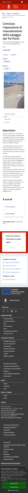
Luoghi (5, 395)
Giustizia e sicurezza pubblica (11, 366)
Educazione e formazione (10, 363)
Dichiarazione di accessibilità (11, 457)
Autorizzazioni (7, 376)
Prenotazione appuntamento (11, 425)
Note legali (6, 454)
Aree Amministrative (9, 321)
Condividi (5, 55)
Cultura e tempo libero (9, 344)
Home (3, 13)
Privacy (5, 452)
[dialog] (14, 479)
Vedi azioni (13, 55)
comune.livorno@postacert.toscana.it (14, 414)
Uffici (5, 323)
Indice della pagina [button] (10, 114)
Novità (9, 13)
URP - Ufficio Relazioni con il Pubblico (11, 418)
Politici (5, 328)
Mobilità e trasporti (9, 356)
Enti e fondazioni (8, 326)
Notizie (5, 383)
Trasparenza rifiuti (8, 459)
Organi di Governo (8, 319)
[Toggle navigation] (3, 7)
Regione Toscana (6, 2)
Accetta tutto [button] (14, 483)
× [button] (26, 468)
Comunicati (16, 13)
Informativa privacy (9, 449)
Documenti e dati (8, 333)
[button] (14, 490)
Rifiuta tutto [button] (14, 487)
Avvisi (5, 388)
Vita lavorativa (7, 346)
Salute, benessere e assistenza (12, 373)
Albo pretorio (7, 442)
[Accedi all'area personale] (21, 2)
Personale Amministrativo (10, 331)
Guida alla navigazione (9, 435)
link (6, 480)
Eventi (5, 398)
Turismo (6, 353)
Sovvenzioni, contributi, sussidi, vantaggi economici (14, 446)
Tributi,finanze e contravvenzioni (12, 368)
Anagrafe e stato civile (9, 341)
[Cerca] (25, 7)
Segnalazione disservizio (10, 427)
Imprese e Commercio (9, 348)
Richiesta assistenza (9, 432)
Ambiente (6, 371)
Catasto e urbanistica (9, 351)
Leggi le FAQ (7, 430)
